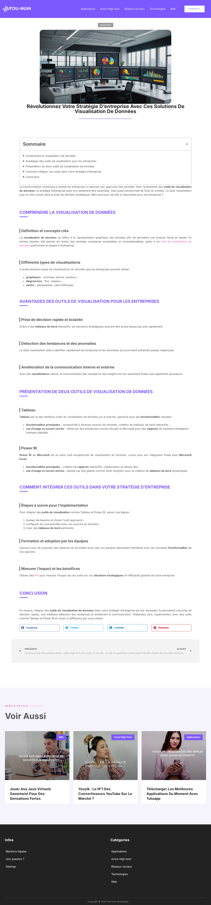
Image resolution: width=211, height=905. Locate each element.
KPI (37, 575)
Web (173, 8)
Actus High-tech (110, 8)
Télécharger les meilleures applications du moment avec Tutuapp (172, 794)
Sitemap (11, 866)
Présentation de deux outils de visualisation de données (60, 166)
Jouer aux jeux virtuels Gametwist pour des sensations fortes (30, 794)
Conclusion (32, 176)
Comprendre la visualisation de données (50, 155)
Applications (88, 8)
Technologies (158, 8)
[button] (187, 144)
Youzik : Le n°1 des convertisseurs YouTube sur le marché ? (105, 794)
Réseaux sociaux (134, 8)
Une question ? (15, 859)
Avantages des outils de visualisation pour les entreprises (61, 161)
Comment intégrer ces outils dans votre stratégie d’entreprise (63, 171)
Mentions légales (16, 851)
